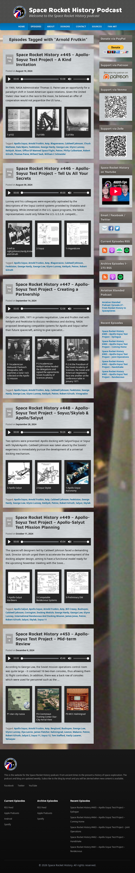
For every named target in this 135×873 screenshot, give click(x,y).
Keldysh (10, 150)
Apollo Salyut (21, 609)
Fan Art (112, 26)
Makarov (77, 731)
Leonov (68, 731)
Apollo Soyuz (20, 143)
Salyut (79, 503)
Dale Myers (22, 147)
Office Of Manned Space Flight (38, 150)
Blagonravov (57, 143)
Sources (97, 26)
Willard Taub (36, 154)
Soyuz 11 (42, 619)
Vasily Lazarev (73, 735)
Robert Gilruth (67, 393)
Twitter (21, 785)
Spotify (7, 824)
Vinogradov (82, 393)
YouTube (33, 785)
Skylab (87, 503)
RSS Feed (8, 807)
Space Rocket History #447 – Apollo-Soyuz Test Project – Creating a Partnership (53, 289)
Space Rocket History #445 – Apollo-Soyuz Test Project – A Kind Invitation (53, 59)
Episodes (36, 26)
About (50, 26)
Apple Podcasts (11, 813)
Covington (30, 612)
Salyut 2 (26, 735)
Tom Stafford (58, 735)
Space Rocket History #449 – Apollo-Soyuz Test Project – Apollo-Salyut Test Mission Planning (52, 522)
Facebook (9, 785)
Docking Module (45, 612)
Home (21, 26)
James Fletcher (42, 731)
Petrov (59, 150)
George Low (62, 147)
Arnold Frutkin (36, 143)
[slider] (40, 79)
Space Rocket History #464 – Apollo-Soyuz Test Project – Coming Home (115, 344)
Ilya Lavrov (27, 731)
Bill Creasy (71, 609)
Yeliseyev (10, 739)
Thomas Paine (21, 154)
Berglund (55, 728)
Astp (47, 143)
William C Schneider (55, 154)
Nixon (18, 150)
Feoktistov (34, 147)
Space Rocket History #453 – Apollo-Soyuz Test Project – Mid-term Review (52, 638)
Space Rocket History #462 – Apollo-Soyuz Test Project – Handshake (115, 364)
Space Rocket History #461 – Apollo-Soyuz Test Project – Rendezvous (115, 374)
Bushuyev (83, 609)
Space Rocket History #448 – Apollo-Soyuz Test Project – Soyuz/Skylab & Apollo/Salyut (53, 412)
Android (8, 818)
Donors (65, 26)
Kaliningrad (57, 731)
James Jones (71, 616)
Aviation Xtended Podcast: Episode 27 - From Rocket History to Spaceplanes (114, 306)
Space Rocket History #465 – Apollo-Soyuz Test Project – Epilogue (115, 334)
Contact (81, 26)
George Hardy (48, 147)
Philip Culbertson (73, 150)
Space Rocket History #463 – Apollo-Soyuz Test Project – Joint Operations (115, 354)
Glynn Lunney (77, 147)
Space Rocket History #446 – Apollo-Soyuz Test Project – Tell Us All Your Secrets (53, 173)
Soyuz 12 (46, 735)
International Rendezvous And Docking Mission (39, 616)
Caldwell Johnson (74, 143)
